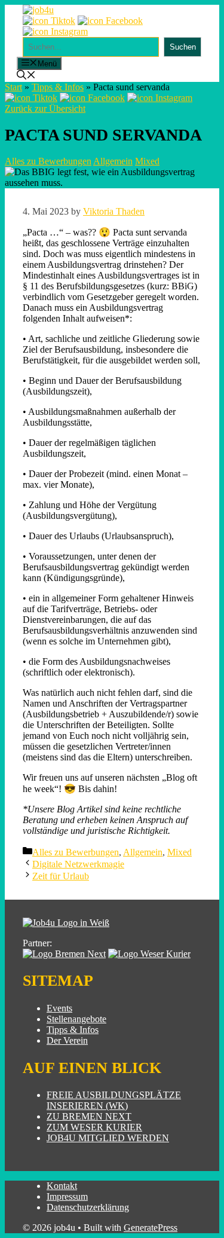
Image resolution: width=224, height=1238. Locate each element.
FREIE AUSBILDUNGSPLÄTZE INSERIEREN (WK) (114, 1100)
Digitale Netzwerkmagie (78, 864)
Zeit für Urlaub (60, 876)
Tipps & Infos (58, 87)
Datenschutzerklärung (88, 1207)
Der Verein (67, 1040)
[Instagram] (55, 31)
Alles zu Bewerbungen (48, 161)
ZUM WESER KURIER (94, 1127)
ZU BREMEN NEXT (89, 1116)
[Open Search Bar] (26, 76)
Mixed (147, 161)
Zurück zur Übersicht (45, 108)
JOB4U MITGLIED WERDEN (108, 1138)
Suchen (183, 46)
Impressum (67, 1196)
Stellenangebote (76, 1019)
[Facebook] (110, 21)
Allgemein (113, 161)
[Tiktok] (49, 21)
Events (59, 1008)
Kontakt (62, 1186)
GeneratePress (150, 1227)
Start (13, 87)
